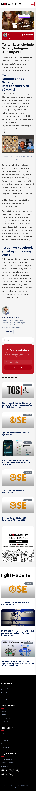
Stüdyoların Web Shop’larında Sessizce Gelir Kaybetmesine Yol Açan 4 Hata (16, 462)
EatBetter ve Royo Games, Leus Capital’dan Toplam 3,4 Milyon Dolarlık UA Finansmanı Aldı (17, 664)
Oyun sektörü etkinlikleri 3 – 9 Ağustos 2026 (15, 491)
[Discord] (13, 774)
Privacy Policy (6, 759)
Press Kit (4, 699)
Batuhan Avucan (11, 317)
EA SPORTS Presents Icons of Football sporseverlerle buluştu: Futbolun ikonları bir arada (17, 633)
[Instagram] (13, 770)
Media (3, 711)
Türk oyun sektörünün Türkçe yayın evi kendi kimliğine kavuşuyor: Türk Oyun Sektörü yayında (17, 405)
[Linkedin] (6, 770)
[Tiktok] (10, 774)
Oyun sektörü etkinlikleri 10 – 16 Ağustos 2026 (15, 434)
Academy (5, 740)
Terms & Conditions (8, 763)
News (3, 733)
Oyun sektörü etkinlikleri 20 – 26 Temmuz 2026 (15, 603)
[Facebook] (2, 770)
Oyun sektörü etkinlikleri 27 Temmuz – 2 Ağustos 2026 (14, 519)
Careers (4, 692)
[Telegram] (2, 774)
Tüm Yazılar (8, 331)
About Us (4, 689)
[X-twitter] (10, 770)
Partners (4, 722)
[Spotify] (6, 774)
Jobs (3, 744)
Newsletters (6, 747)
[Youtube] (17, 770)
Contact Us (5, 696)
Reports (4, 737)
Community (5, 718)
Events (4, 715)
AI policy (4, 766)
